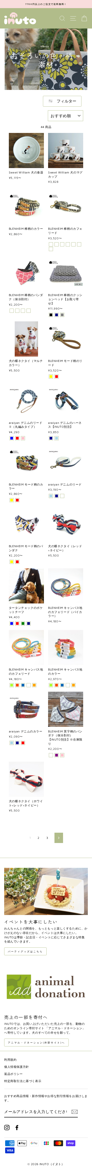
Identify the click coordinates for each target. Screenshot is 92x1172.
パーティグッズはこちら (25, 951)
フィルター (65, 101)
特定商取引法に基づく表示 (22, 1081)
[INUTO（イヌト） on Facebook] (17, 1127)
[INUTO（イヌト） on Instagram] (7, 1127)
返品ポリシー (13, 1073)
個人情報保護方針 (16, 1066)
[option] (46, 4)
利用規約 (10, 1059)
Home (44, 46)
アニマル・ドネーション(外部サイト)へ (36, 1042)
